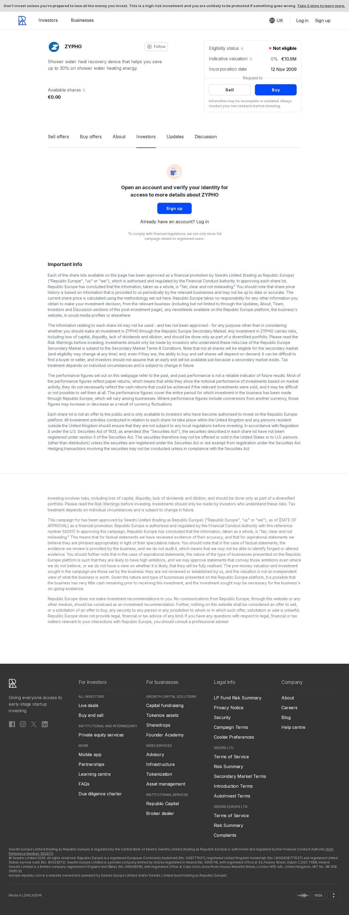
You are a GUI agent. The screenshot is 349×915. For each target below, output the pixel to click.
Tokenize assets (162, 715)
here (167, 298)
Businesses (82, 20)
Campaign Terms (231, 727)
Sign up (174, 208)
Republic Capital (162, 803)
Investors (48, 20)
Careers (289, 707)
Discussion (206, 136)
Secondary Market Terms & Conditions (146, 348)
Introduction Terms (233, 786)
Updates (175, 136)
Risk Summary (228, 766)
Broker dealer (160, 813)
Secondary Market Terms (240, 776)
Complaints (225, 835)
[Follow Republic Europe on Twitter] (34, 723)
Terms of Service (231, 756)
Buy (276, 89)
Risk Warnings (60, 342)
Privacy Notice (228, 707)
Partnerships (91, 764)
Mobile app (90, 754)
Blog (285, 717)
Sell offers (58, 136)
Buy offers (91, 136)
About (119, 136)
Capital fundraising (164, 705)
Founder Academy (165, 735)
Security (222, 717)
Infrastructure (160, 764)
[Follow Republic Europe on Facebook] (12, 723)
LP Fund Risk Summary (237, 697)
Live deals (88, 705)
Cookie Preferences (234, 737)
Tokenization (159, 774)
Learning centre (95, 774)
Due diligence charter (100, 793)
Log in (202, 221)
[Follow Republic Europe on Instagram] (23, 723)
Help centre (293, 727)
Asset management (165, 784)
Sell (229, 89)
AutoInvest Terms (232, 796)
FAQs (84, 784)
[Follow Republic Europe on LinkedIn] (44, 723)
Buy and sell (91, 715)
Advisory (155, 754)
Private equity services (101, 735)
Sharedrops (158, 725)
